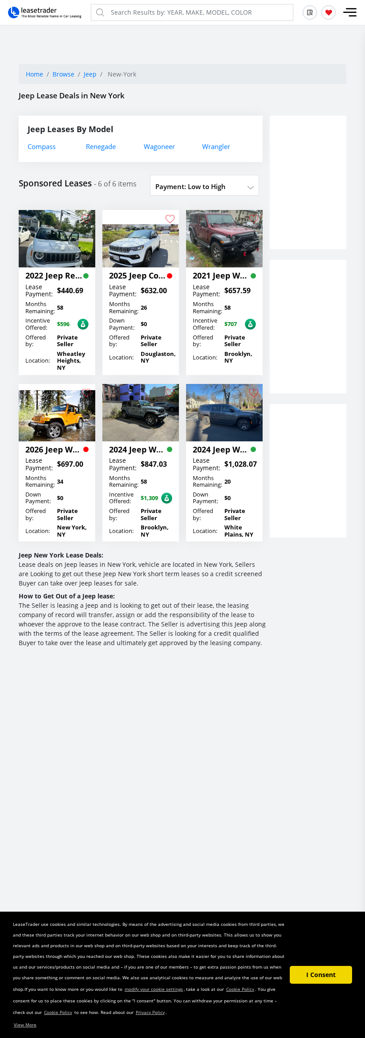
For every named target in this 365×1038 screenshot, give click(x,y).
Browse (63, 74)
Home (34, 74)
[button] (350, 13)
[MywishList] (328, 12)
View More (25, 1025)
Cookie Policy (240, 989)
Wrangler (216, 146)
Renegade (101, 146)
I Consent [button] (321, 974)
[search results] (309, 12)
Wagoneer (159, 146)
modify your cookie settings (154, 989)
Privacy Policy (150, 1012)
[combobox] (204, 186)
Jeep (90, 74)
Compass (42, 146)
